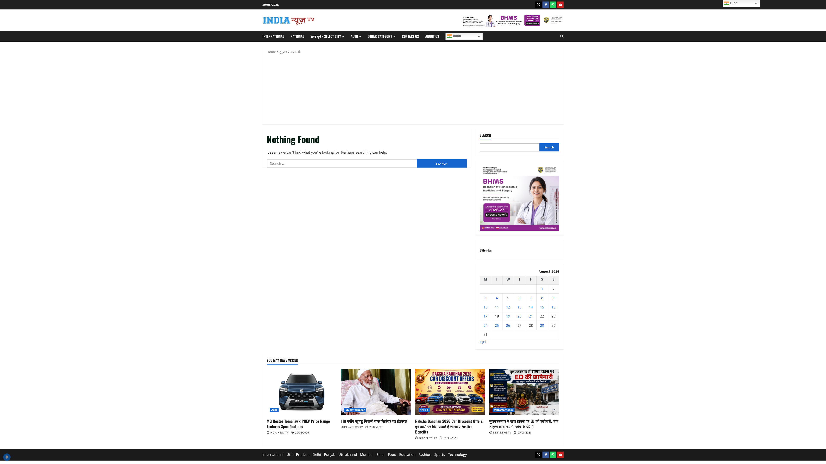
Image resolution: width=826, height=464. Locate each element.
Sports (439, 454)
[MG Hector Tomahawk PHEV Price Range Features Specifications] (302, 392)
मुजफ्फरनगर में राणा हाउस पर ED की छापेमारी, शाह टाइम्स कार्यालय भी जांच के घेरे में (523, 423)
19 (508, 316)
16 (553, 307)
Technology (457, 454)
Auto (354, 36)
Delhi (317, 454)
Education (407, 454)
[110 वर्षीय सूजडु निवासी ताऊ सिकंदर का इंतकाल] (376, 392)
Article (424, 410)
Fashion (425, 454)
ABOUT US (432, 36)
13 (519, 307)
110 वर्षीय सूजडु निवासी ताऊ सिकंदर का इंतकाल (374, 421)
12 (508, 307)
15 (542, 307)
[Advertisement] (413, 89)
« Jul (483, 342)
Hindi (456, 35)
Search (485, 135)
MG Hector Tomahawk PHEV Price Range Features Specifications (298, 423)
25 (497, 325)
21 (531, 316)
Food (392, 454)
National (297, 36)
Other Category (380, 36)
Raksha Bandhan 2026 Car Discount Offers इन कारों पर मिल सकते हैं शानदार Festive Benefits (449, 426)
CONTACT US (410, 36)
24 (485, 325)
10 (485, 307)
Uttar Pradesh (298, 454)
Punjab (329, 454)
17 (485, 316)
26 (508, 325)
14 (531, 307)
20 (519, 316)
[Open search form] (562, 36)
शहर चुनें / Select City (326, 36)
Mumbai (366, 454)
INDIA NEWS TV (279, 432)
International (273, 36)
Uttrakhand (347, 454)
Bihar (380, 454)
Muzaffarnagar (355, 410)
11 (497, 307)
